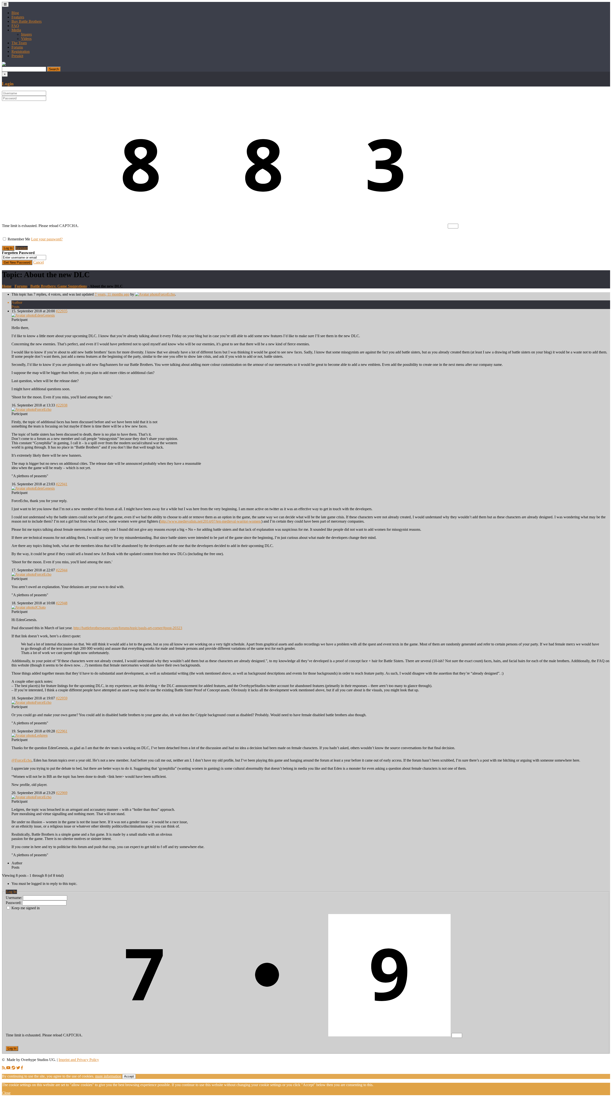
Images (26, 34)
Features (17, 17)
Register (21, 248)
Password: (14, 903)
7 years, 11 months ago (112, 294)
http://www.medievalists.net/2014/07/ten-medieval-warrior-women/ (210, 521)
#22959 (61, 698)
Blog (15, 13)
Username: (14, 898)
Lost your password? (47, 239)
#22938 (61, 405)
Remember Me (19, 239)
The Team (19, 43)
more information (108, 1076)
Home (6, 286)
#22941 (61, 484)
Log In (12, 1048)
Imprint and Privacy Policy (79, 1060)
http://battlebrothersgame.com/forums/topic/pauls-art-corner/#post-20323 (127, 628)
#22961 (61, 731)
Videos (26, 39)
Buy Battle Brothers (26, 21)
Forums (17, 47)
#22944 (61, 570)
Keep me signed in (25, 908)
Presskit (17, 56)
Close (6, 1093)
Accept (129, 1076)
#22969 (61, 793)
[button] (4, 64)
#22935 (61, 311)
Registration (20, 51)
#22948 (61, 603)
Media (16, 30)
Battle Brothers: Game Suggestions (58, 286)
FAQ (15, 26)
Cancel (38, 262)
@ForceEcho (21, 760)
